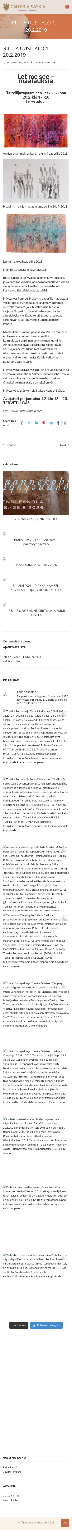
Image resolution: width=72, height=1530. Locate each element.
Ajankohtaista (42, 62)
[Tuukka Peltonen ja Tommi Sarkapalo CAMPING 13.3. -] (36, 742)
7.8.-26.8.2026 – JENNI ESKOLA (36, 519)
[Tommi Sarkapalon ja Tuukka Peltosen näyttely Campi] (36, 1082)
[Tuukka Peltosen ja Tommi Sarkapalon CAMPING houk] (36, 810)
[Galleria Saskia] (24, 7)
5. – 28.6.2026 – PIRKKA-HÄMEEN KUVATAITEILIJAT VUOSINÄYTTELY (36, 588)
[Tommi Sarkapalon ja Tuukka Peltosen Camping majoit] (36, 1014)
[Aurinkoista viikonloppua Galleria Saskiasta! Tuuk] (36, 878)
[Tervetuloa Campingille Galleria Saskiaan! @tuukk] (36, 946)
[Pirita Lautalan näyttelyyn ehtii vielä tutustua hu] (36, 1218)
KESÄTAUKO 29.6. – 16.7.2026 (36, 565)
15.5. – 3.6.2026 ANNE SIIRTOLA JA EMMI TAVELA (36, 613)
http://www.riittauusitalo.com (22, 411)
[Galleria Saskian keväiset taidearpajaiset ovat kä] (36, 1150)
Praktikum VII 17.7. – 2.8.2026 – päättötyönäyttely (36, 542)
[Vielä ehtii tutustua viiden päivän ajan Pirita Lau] (36, 1286)
